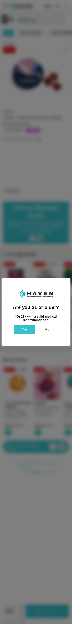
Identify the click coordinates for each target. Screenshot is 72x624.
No (47, 329)
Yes (24, 329)
